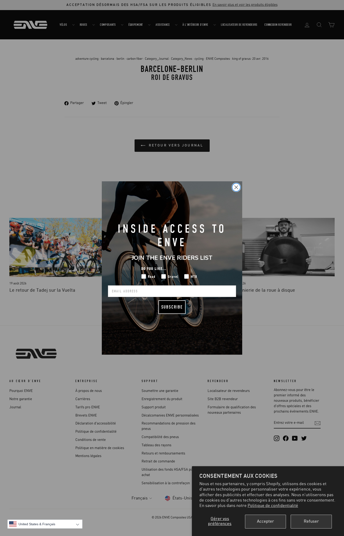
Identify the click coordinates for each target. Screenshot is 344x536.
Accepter (265, 521)
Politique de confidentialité (273, 506)
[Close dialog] (236, 187)
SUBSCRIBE (172, 307)
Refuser (311, 521)
